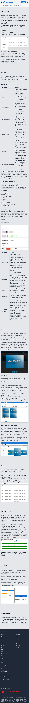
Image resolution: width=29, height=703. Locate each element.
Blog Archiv (3, 647)
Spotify (17, 643)
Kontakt (3, 645)
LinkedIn (18, 634)
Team (2, 643)
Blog (2, 636)
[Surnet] (6, 666)
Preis (2, 641)
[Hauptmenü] (27, 2)
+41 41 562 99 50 (5, 679)
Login (23, 2)
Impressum (4, 655)
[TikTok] (14, 700)
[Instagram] (10, 700)
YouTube (18, 645)
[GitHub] (25, 700)
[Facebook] (6, 700)
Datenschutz (4, 653)
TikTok (17, 641)
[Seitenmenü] (1, 2)
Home (2, 634)
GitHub (17, 647)
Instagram (18, 638)
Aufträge (15, 5)
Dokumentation (6, 5)
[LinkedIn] (2, 700)
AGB (2, 649)
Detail (19, 5)
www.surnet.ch (4, 674)
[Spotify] (17, 700)
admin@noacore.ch (5, 676)
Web (11, 5)
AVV (2, 651)
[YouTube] (21, 700)
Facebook (18, 636)
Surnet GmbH (12, 697)
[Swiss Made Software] (14, 691)
